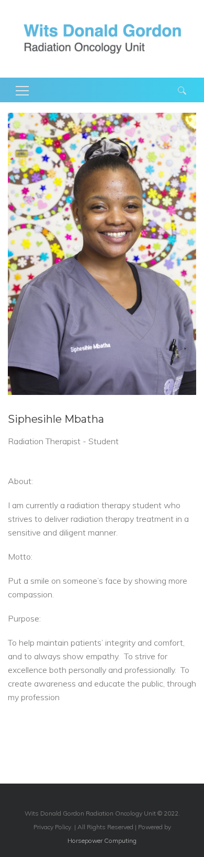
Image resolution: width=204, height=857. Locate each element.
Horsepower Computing (102, 840)
